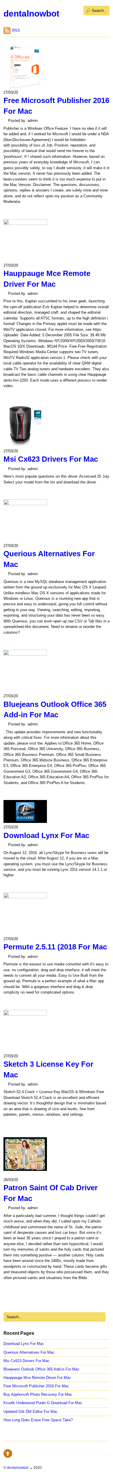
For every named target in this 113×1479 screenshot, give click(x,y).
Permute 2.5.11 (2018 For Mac (55, 946)
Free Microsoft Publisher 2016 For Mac (36, 1386)
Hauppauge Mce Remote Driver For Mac (37, 1377)
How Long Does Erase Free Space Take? (38, 1420)
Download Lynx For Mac (46, 835)
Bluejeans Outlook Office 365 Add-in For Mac (41, 1369)
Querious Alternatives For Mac (28, 1352)
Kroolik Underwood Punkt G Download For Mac (42, 1403)
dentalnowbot (31, 13)
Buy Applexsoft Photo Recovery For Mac (37, 1394)
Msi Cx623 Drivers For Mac (50, 459)
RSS (16, 30)
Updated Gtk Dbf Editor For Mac (30, 1411)
